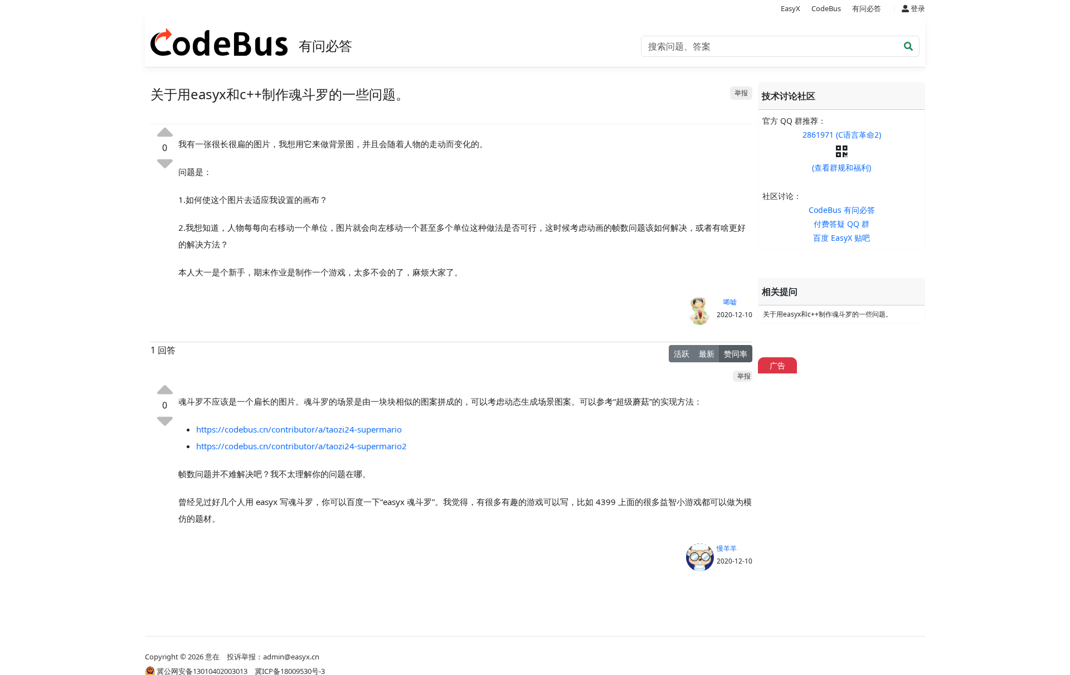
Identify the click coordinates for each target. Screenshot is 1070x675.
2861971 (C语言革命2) (841, 134)
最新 (706, 353)
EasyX (790, 8)
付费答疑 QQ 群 (841, 223)
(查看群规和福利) (841, 167)
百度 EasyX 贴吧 (841, 237)
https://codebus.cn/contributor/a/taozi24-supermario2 (301, 445)
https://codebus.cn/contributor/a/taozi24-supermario (299, 429)
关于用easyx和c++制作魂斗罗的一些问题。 (827, 314)
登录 (917, 8)
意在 (212, 657)
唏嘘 (727, 302)
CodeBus (826, 8)
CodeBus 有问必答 (842, 210)
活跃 (681, 353)
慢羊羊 (727, 548)
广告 (777, 365)
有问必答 (866, 8)
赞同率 (735, 353)
